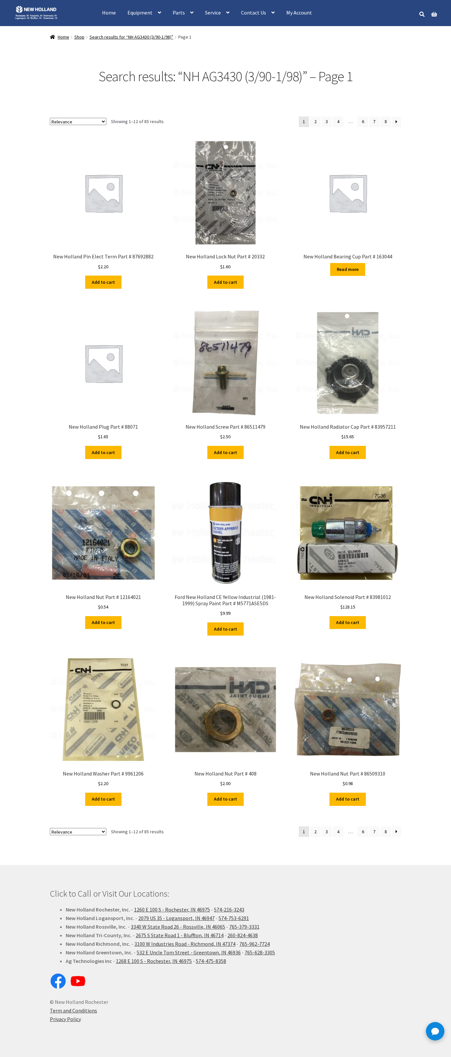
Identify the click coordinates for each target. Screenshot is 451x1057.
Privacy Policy (65, 1019)
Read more (348, 269)
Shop (79, 37)
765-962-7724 (254, 944)
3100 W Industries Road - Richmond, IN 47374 (184, 944)
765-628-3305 (260, 952)
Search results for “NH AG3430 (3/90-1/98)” (131, 37)
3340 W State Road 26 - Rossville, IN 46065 (178, 926)
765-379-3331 (244, 926)
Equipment (140, 12)
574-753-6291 (234, 918)
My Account (299, 12)
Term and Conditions (73, 1010)
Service (213, 12)
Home (109, 12)
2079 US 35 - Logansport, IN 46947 (176, 918)
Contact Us (253, 12)
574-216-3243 (229, 909)
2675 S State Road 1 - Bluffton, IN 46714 (180, 935)
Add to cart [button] (103, 282)
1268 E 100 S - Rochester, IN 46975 (154, 961)
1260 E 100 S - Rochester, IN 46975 (172, 909)
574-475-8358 (211, 961)
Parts (179, 12)
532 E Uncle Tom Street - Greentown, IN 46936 (189, 952)
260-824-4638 (242, 935)
